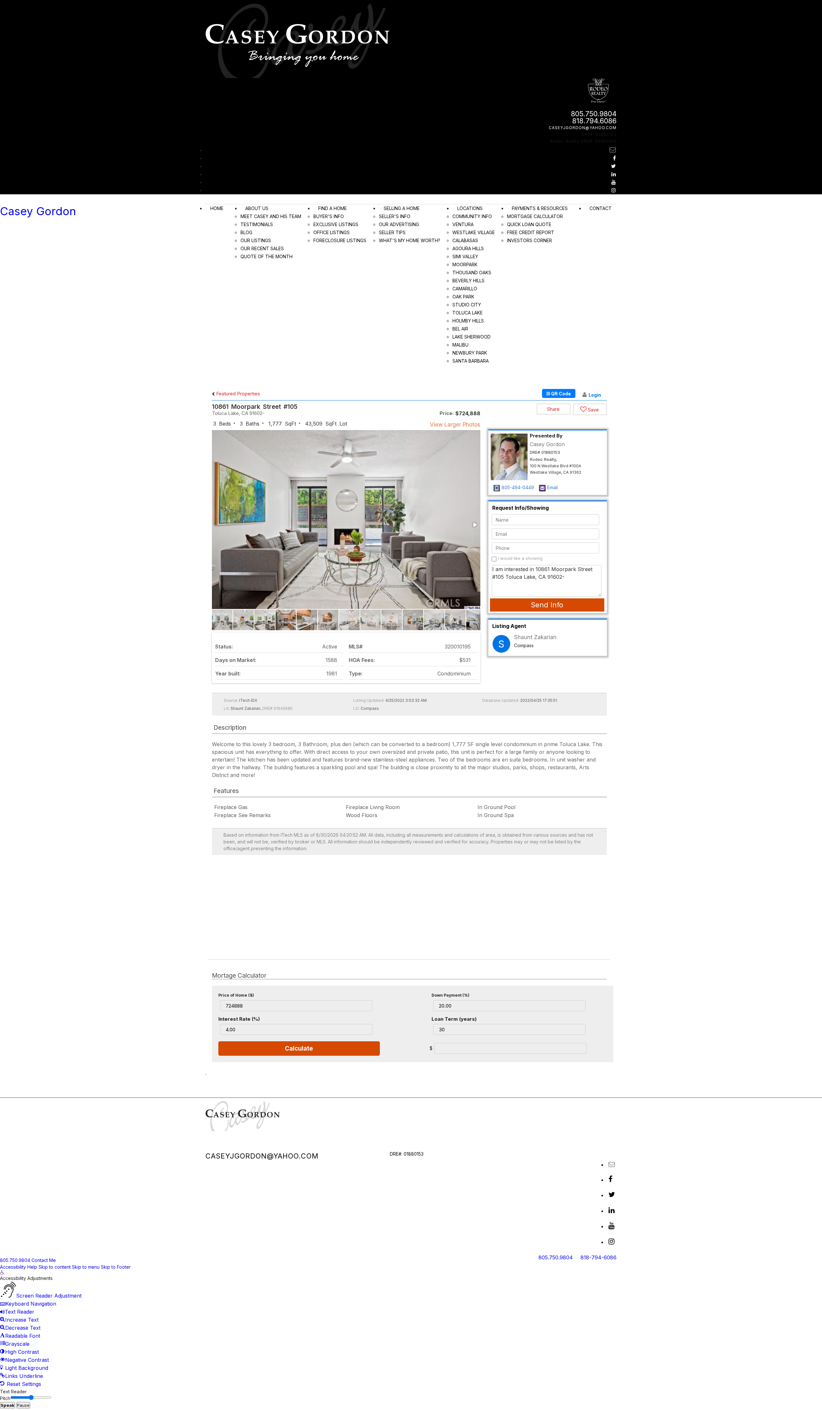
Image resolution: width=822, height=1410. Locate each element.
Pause (23, 1405)
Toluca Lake (467, 312)
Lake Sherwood (471, 336)
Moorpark (464, 264)
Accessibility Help (18, 1267)
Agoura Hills (468, 248)
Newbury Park (469, 353)
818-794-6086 (598, 1257)
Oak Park (463, 296)
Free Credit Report (530, 232)
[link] (2, 1273)
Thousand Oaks (471, 272)
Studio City (466, 304)
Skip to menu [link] (86, 1267)
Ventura (463, 224)
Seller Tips (392, 232)
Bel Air (460, 328)
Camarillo (464, 288)
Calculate (299, 1048)
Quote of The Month (266, 256)
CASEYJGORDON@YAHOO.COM (582, 127)
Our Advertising (399, 224)
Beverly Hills (468, 280)
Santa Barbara (470, 361)
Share (553, 409)
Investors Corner (529, 240)
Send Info (547, 605)
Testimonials (256, 224)
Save (593, 410)
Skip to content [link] (55, 1267)
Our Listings (255, 240)
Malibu (460, 345)
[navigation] (411, 1329)
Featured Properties (237, 394)
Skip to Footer (116, 1267)
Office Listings (331, 232)
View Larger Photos (455, 424)
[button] (474, 525)
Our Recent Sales (262, 248)
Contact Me (43, 1260)
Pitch (5, 1398)
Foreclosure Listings (339, 240)
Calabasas (465, 240)
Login (595, 395)
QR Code (560, 393)
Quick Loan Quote (529, 224)
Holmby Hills (468, 320)
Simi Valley (465, 256)
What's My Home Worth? (409, 240)
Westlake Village (473, 232)
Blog (246, 232)
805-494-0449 (518, 487)
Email (552, 487)
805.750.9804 (593, 114)
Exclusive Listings (335, 224)
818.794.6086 (594, 121)
